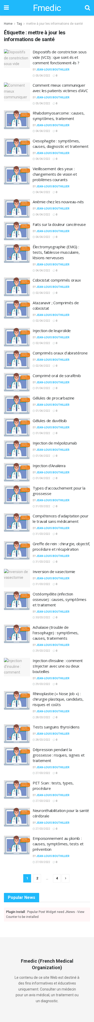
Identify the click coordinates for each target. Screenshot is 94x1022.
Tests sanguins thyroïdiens (56, 726)
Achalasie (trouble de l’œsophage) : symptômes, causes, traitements (56, 633)
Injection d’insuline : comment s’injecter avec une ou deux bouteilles (58, 666)
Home (8, 24)
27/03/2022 (42, 773)
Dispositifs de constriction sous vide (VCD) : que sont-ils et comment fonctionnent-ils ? (59, 57)
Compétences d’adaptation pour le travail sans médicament (60, 518)
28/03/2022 (42, 717)
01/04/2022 (42, 388)
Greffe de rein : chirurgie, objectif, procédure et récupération (61, 546)
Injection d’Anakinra (49, 465)
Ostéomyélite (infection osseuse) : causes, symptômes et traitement (59, 599)
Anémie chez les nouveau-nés (58, 201)
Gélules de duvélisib (50, 420)
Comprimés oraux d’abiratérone (60, 353)
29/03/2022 (42, 650)
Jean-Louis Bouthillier (52, 69)
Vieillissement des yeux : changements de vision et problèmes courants (55, 174)
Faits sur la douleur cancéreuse (59, 224)
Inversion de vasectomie (54, 571)
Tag (19, 24)
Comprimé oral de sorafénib (57, 375)
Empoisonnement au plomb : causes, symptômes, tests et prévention (58, 844)
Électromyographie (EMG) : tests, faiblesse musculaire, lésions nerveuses (56, 252)
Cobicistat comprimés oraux (57, 280)
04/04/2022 (42, 131)
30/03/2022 (42, 617)
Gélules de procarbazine (53, 398)
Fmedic (47, 7)
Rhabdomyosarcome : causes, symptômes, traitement (58, 115)
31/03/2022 (42, 506)
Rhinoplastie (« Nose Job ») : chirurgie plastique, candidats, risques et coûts (58, 699)
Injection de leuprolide (52, 330)
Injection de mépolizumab (55, 443)
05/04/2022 (42, 75)
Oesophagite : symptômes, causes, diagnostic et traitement (60, 143)
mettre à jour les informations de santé (54, 24)
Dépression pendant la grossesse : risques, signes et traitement (59, 755)
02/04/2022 (42, 292)
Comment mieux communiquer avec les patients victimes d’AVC (60, 87)
